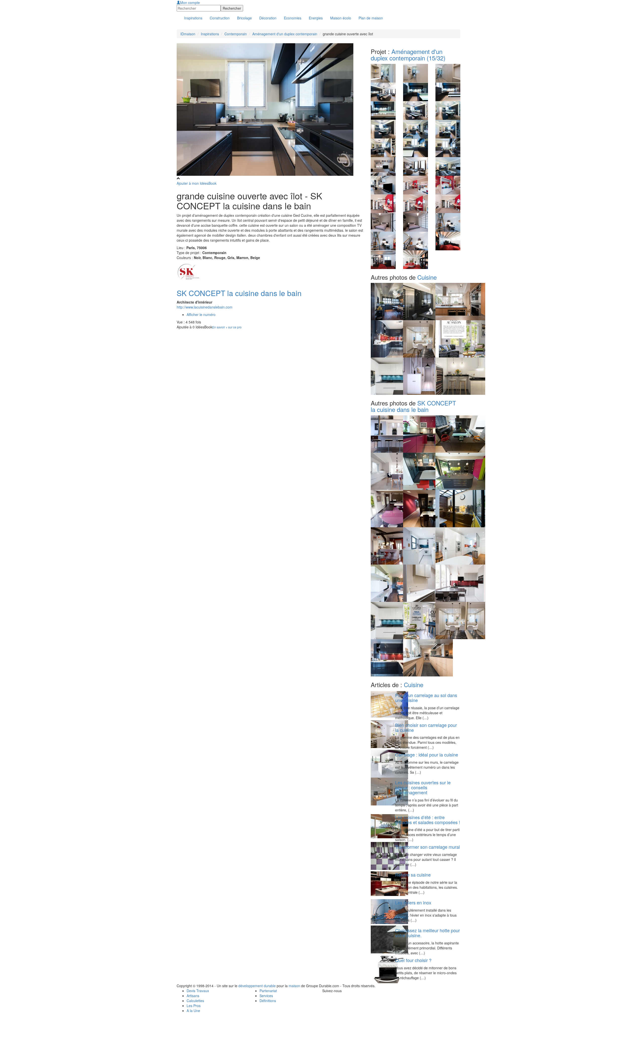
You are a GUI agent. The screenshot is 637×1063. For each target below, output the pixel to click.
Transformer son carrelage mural (427, 846)
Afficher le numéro (201, 314)
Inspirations (210, 33)
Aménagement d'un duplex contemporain (284, 33)
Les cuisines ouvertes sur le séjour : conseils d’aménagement (423, 787)
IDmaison (187, 33)
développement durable (257, 985)
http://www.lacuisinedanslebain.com (204, 307)
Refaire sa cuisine (413, 874)
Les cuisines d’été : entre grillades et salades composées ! (427, 819)
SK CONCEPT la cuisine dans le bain (239, 293)
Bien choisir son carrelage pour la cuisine (426, 727)
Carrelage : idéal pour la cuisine (426, 754)
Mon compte (190, 2)
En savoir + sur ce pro (227, 327)
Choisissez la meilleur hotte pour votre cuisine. (427, 932)
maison (294, 985)
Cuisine (427, 277)
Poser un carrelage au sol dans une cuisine (426, 697)
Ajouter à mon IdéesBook (196, 183)
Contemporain (235, 33)
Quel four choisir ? (413, 960)
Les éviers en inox (413, 902)
